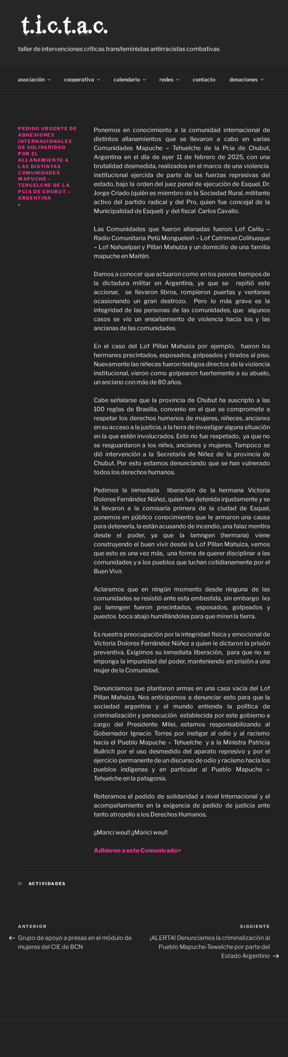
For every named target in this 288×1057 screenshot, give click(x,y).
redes (166, 79)
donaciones (244, 79)
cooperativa (79, 79)
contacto (204, 79)
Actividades (47, 883)
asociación (31, 79)
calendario (127, 79)
